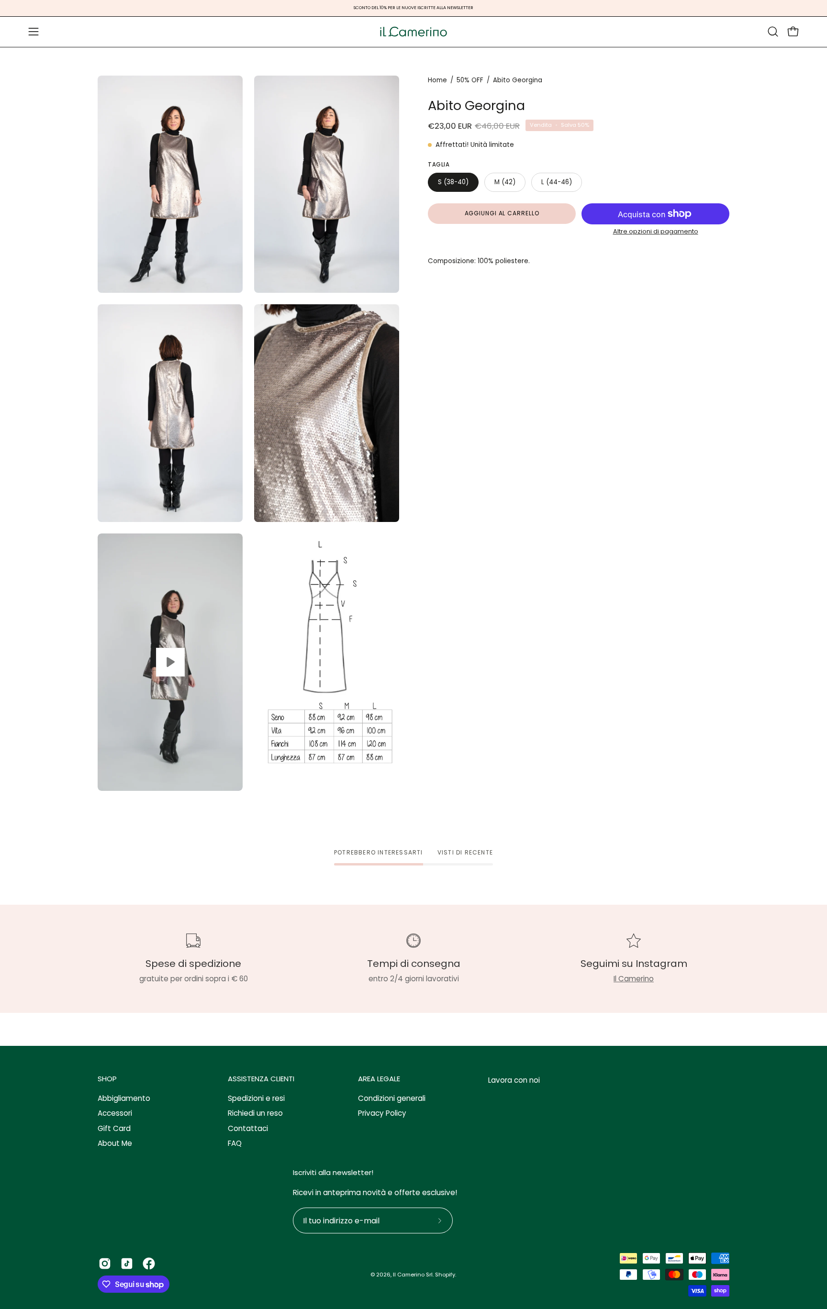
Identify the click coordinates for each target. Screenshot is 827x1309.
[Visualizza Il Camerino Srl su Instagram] (105, 1263)
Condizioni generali (391, 1098)
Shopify (445, 1274)
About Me (115, 1143)
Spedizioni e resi (256, 1098)
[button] (773, 32)
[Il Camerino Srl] (413, 32)
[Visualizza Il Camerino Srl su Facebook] (149, 1263)
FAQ (235, 1143)
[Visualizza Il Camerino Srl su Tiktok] (127, 1263)
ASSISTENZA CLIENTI (261, 1079)
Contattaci (248, 1128)
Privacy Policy (382, 1114)
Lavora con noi (514, 1080)
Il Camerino (634, 979)
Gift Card (114, 1128)
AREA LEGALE (379, 1079)
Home (437, 80)
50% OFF (470, 80)
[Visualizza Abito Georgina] (170, 662)
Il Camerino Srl (413, 1274)
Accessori (115, 1114)
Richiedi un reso (255, 1114)
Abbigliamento (124, 1098)
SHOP (107, 1079)
